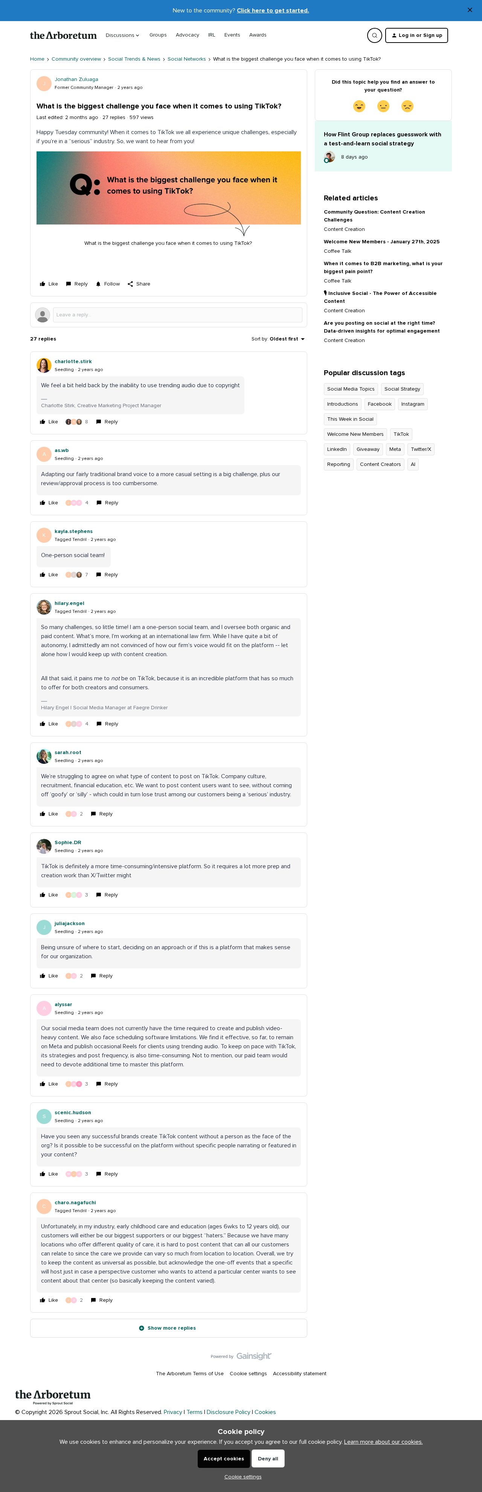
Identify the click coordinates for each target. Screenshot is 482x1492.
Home (37, 59)
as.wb (62, 450)
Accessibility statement (299, 1373)
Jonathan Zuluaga (76, 79)
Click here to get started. (273, 11)
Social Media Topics (351, 389)
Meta (395, 449)
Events (232, 35)
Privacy (173, 1412)
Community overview (76, 59)
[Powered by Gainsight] (241, 1358)
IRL (211, 35)
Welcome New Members (355, 434)
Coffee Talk (337, 251)
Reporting (338, 464)
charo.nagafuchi (75, 1202)
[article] (169, 393)
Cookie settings (248, 1373)
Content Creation (344, 229)
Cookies (265, 1412)
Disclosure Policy (228, 1412)
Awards (258, 35)
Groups (158, 35)
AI (413, 464)
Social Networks (187, 59)
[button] (416, 35)
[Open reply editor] (169, 315)
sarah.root (68, 752)
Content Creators (380, 464)
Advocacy (187, 35)
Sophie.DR (68, 842)
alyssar (63, 1004)
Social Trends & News (134, 59)
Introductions (342, 404)
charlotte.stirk (73, 361)
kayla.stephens (74, 531)
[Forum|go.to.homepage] (63, 35)
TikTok (401, 434)
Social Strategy (402, 389)
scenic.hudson (73, 1112)
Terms (194, 1412)
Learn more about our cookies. (383, 1442)
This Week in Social (350, 419)
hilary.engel (69, 603)
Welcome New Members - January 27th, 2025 (382, 241)
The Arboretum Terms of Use (190, 1373)
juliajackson (70, 923)
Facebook (380, 404)
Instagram (412, 404)
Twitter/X (421, 449)
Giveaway (368, 449)
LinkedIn (337, 449)
